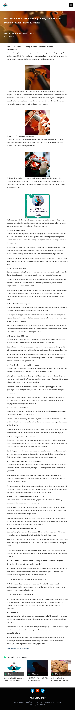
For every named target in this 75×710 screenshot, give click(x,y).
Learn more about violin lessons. (18, 648)
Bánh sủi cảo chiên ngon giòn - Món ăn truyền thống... (61, 679)
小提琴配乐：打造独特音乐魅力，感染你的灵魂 (37, 679)
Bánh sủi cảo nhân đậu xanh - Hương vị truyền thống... (14, 679)
